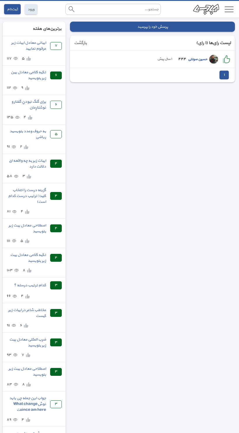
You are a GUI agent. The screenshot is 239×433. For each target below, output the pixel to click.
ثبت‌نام (12, 9)
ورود (31, 9)
